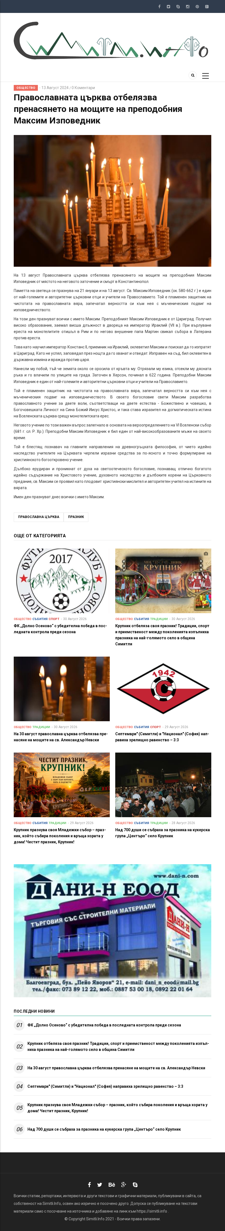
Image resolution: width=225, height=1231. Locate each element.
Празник (76, 517)
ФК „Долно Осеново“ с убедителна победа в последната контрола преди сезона (104, 1025)
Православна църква (38, 517)
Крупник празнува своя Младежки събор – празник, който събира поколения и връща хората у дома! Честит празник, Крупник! (117, 1108)
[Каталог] (112, 40)
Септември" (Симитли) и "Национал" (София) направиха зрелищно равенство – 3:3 (105, 1086)
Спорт (54, 619)
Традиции (159, 619)
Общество (25, 88)
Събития (39, 619)
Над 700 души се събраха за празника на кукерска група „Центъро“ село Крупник (104, 1129)
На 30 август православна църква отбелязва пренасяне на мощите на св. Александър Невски (116, 1068)
